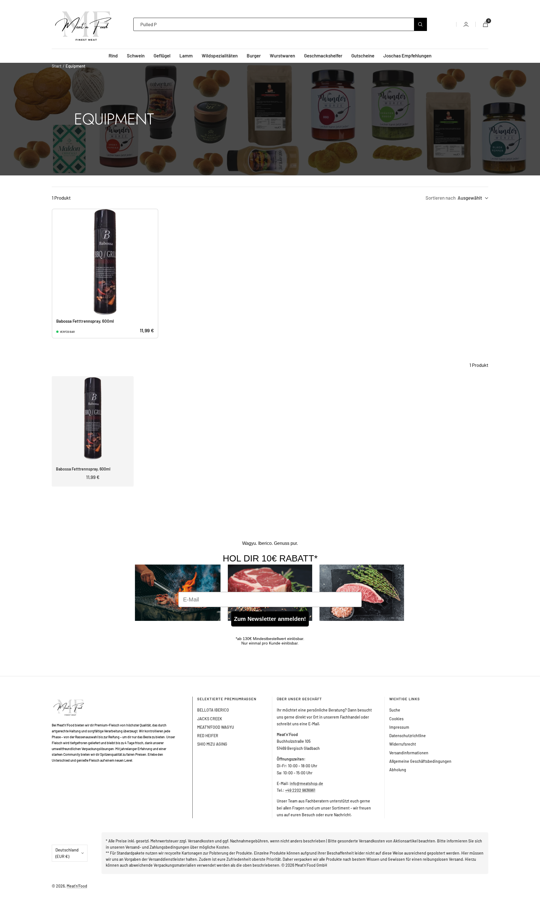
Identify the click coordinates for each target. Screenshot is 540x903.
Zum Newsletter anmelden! (270, 619)
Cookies (396, 718)
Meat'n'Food (77, 886)
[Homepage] (71, 699)
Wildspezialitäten (220, 55)
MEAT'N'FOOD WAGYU (215, 727)
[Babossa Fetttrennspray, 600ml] (105, 262)
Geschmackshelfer (323, 55)
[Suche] (420, 24)
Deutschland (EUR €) (66, 853)
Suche (394, 710)
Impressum (399, 727)
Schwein (136, 55)
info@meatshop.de (306, 783)
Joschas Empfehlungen (407, 55)
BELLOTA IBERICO (213, 710)
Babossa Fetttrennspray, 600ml (85, 321)
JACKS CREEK (209, 718)
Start (57, 65)
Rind (113, 55)
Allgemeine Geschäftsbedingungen (420, 761)
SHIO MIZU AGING (212, 744)
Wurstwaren (282, 55)
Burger (254, 55)
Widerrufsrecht (402, 744)
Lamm (186, 55)
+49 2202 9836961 (300, 790)
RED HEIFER (207, 735)
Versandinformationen (408, 752)
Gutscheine (362, 55)
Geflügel (162, 55)
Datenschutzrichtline (407, 735)
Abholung (397, 769)
